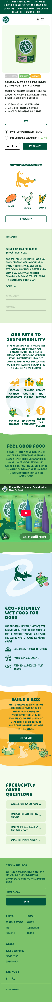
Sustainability (26, 219)
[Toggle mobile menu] (47, 19)
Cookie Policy (12, 961)
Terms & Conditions (15, 951)
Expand (9, 286)
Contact (30, 933)
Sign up (26, 901)
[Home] (6, 19)
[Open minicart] (42, 19)
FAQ (7, 927)
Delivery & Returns (14, 922)
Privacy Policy (12, 956)
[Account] (38, 20)
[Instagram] (14, 979)
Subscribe (10, 933)
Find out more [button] (26, 738)
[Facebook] (7, 979)
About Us (31, 922)
